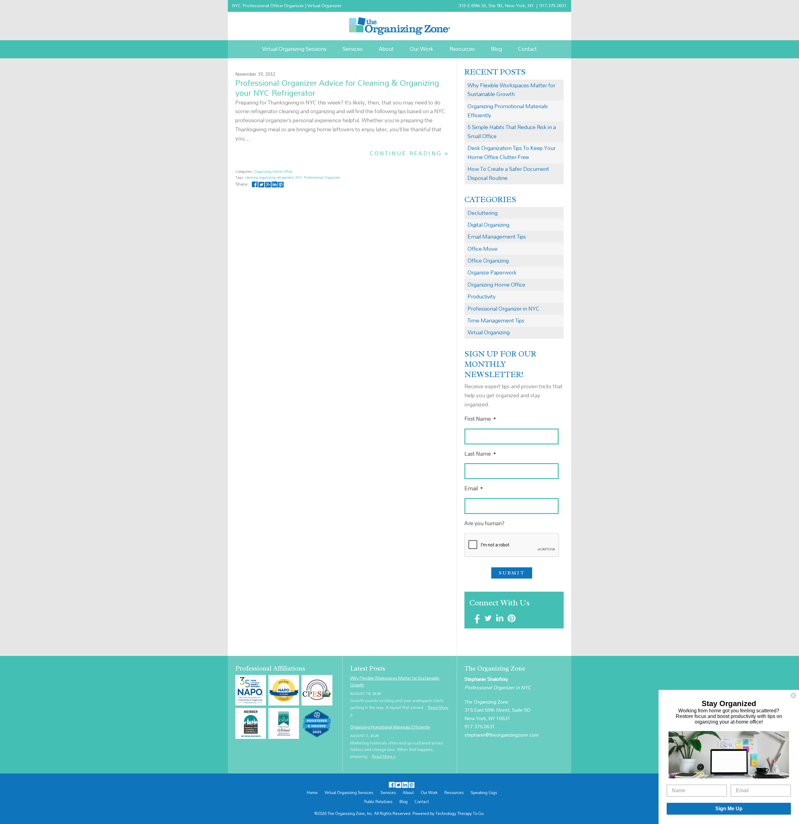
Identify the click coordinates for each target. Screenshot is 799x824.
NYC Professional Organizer (318, 177)
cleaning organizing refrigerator (269, 177)
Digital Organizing (488, 224)
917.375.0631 (553, 5)
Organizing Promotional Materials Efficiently (508, 111)
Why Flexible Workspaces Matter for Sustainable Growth (511, 90)
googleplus (268, 183)
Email (473, 488)
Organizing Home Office (273, 171)
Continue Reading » (409, 153)
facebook (254, 183)
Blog (496, 48)
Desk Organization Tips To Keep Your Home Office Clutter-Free (512, 152)
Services (353, 48)
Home (312, 792)
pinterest (280, 183)
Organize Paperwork (492, 272)
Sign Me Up (729, 808)
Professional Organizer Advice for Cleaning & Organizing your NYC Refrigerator (337, 87)
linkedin (274, 183)
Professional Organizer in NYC (503, 308)
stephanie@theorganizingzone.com (501, 735)
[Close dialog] (793, 695)
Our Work (421, 48)
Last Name (480, 454)
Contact (527, 48)
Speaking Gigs (484, 792)
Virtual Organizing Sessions (294, 48)
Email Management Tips (497, 236)
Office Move (483, 248)
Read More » (384, 756)
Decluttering (483, 212)
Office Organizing (488, 260)
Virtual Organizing (489, 332)
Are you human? (484, 523)
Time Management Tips (496, 320)
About (386, 48)
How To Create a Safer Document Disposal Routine (508, 173)
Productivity (482, 296)
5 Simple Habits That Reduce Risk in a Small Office (512, 132)
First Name (480, 419)
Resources (462, 48)
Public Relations (378, 801)
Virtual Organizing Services (349, 792)
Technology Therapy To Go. (460, 813)
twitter (261, 183)
